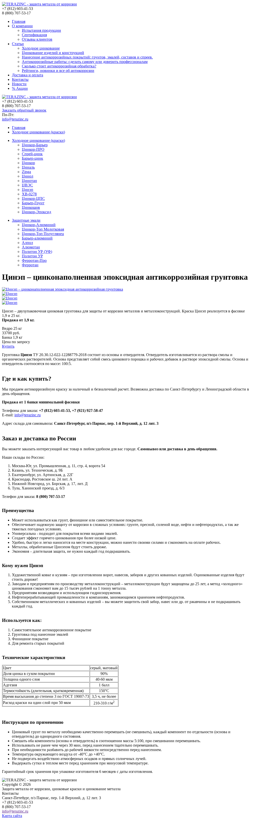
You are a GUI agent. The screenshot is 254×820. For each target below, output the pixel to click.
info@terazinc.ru (15, 119)
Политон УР (32, 256)
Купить (8, 346)
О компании (22, 26)
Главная (18, 21)
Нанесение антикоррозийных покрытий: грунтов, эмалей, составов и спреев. (87, 57)
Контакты (20, 79)
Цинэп (27, 189)
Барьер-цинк (32, 158)
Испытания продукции (41, 30)
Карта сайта (12, 816)
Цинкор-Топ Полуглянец (43, 234)
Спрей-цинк (32, 154)
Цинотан (29, 181)
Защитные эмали (26, 220)
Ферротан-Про (34, 260)
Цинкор (28, 163)
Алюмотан (31, 247)
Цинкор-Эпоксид (36, 212)
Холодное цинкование (41, 48)
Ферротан (30, 265)
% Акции (20, 88)
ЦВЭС (27, 185)
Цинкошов (31, 207)
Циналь (28, 167)
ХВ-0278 (29, 194)
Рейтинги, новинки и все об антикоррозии (58, 70)
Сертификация (34, 35)
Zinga (26, 172)
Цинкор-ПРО (33, 149)
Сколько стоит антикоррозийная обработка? (59, 66)
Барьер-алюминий (37, 238)
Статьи (18, 44)
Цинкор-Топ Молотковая (43, 229)
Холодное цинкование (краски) (38, 132)
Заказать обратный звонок (24, 110)
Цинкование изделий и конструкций (53, 53)
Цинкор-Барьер (35, 145)
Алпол (27, 243)
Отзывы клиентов (37, 39)
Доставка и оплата (27, 75)
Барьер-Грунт (33, 203)
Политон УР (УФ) (37, 251)
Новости (19, 84)
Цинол (27, 176)
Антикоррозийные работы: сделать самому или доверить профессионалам (85, 62)
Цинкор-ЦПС (33, 198)
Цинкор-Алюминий (39, 225)
